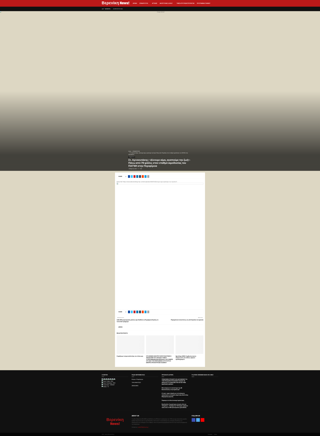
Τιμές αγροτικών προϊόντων (185, 3)
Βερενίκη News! (115, 3)
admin (120, 327)
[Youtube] (202, 420)
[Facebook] (193, 420)
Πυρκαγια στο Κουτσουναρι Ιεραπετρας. (173, 400)
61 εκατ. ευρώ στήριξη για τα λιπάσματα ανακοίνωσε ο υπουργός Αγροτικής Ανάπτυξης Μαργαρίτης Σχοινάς (175, 395)
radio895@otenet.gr (143, 427)
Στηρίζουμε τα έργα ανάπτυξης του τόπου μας (130, 356)
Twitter (215, 434)
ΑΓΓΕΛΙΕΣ (154, 3)
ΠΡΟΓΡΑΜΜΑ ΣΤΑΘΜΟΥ (203, 3)
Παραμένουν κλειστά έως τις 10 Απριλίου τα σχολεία (187, 320)
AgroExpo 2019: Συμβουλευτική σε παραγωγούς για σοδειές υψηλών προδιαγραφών (186, 357)
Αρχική (135, 3)
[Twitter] (198, 420)
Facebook (210, 434)
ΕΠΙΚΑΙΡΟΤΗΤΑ (144, 3)
